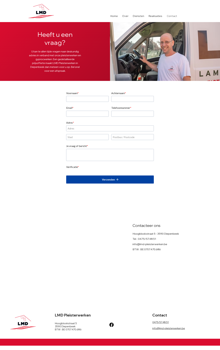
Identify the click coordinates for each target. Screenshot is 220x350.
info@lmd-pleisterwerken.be (150, 244)
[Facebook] (111, 325)
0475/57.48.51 (147, 238)
